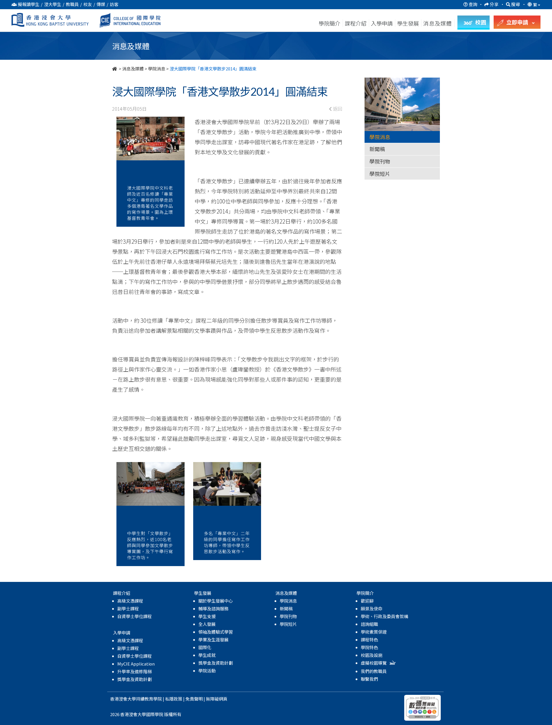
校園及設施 (371, 655)
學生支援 (207, 616)
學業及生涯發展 (213, 639)
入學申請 (382, 23)
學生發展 (408, 23)
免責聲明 (194, 699)
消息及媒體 (133, 69)
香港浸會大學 (123, 699)
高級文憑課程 (130, 601)
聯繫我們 (369, 679)
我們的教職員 (374, 671)
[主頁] (115, 69)
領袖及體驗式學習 (215, 632)
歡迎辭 (367, 601)
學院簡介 (329, 23)
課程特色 (369, 639)
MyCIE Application (136, 664)
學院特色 (369, 647)
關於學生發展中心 (215, 601)
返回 (337, 108)
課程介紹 (356, 23)
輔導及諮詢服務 (213, 608)
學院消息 (156, 69)
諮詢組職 (369, 624)
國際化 (204, 647)
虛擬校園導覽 (374, 663)
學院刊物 (379, 161)
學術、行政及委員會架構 (384, 616)
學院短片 (379, 173)
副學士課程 (128, 608)
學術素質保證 (374, 632)
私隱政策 (173, 699)
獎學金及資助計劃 (134, 679)
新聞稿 (377, 149)
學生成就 (207, 655)
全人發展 (207, 624)
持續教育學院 (149, 699)
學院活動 (207, 671)
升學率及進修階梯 (134, 671)
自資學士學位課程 (134, 616)
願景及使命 (371, 608)
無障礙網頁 (216, 699)
